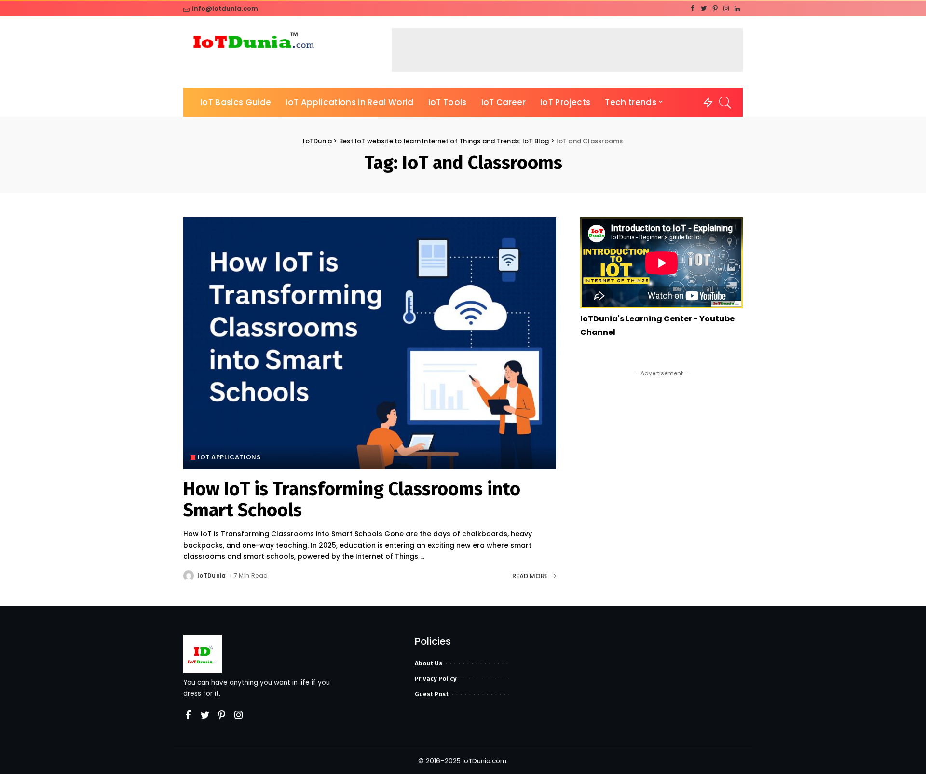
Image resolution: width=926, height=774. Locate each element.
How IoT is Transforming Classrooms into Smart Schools (351, 499)
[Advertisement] (567, 50)
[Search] (725, 102)
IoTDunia (211, 576)
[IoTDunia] (253, 42)
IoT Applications (229, 457)
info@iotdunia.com (225, 8)
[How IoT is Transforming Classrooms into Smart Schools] (369, 343)
